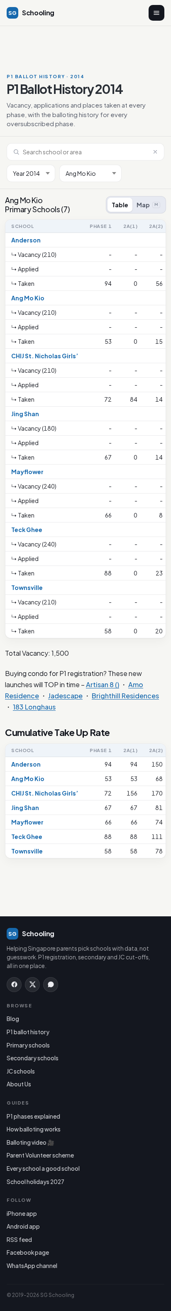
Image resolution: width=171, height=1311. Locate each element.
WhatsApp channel (32, 1265)
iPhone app (22, 1213)
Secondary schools (33, 1058)
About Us (19, 1084)
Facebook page (28, 1252)
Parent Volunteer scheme (40, 1155)
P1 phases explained (33, 1116)
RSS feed (19, 1239)
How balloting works (34, 1129)
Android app (23, 1226)
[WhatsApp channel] (50, 984)
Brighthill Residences (125, 695)
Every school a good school (43, 1168)
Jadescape (65, 695)
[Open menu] (156, 13)
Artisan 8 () (102, 684)
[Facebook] (14, 984)
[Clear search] (155, 152)
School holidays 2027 (35, 1181)
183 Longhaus (34, 706)
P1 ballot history (28, 1031)
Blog (13, 1018)
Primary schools (28, 1045)
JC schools (21, 1071)
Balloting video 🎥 (30, 1142)
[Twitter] (32, 984)
